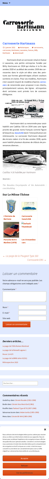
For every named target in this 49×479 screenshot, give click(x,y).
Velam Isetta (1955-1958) (29, 412)
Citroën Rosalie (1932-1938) (25, 400)
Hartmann (15, 50)
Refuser (24, 465)
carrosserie (38, 47)
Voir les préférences (24, 473)
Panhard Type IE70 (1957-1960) (24, 408)
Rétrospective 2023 (10, 362)
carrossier (7, 50)
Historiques (24, 47)
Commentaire (9, 289)
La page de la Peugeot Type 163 (20, 255)
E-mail (6, 312)
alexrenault (19, 53)
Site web (6, 318)
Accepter (24, 458)
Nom (5, 307)
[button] (45, 429)
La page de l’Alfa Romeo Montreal (16, 346)
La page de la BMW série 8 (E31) (15, 358)
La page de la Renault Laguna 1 (14, 350)
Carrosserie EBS (36, 259)
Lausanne (23, 50)
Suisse (30, 50)
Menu (5, 3)
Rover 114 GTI (8, 354)
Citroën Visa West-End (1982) (23, 404)
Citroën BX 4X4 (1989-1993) (21, 416)
